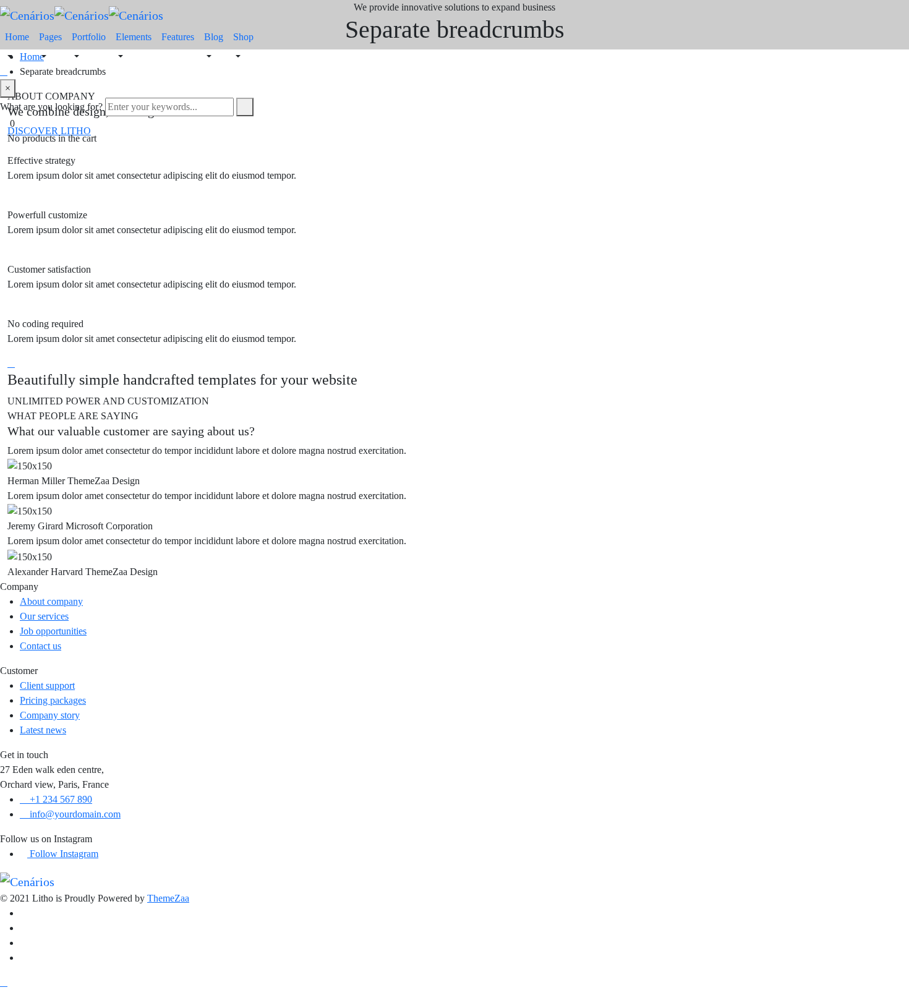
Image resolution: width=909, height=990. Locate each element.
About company (51, 601)
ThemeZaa (168, 898)
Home (17, 37)
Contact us (40, 646)
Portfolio (89, 37)
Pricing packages (53, 700)
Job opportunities (53, 631)
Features (177, 37)
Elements (134, 37)
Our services (44, 616)
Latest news (43, 730)
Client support (47, 685)
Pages (50, 37)
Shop (243, 37)
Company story (50, 715)
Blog (213, 37)
